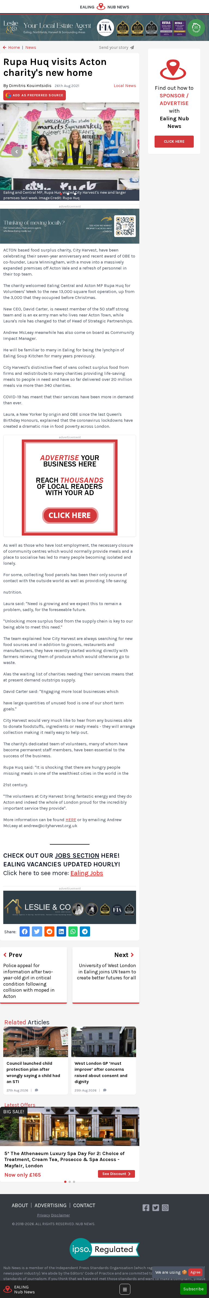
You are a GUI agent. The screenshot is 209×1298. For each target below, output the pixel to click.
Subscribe (193, 1288)
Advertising (51, 1205)
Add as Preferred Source (38, 95)
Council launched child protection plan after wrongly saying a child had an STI (33, 1072)
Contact (84, 1205)
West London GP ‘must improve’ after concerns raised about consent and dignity (101, 1072)
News (30, 47)
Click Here (174, 141)
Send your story (114, 47)
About (20, 1205)
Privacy (43, 1215)
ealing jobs (86, 873)
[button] (65, 1182)
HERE (71, 819)
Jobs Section (77, 855)
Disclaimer (60, 1215)
